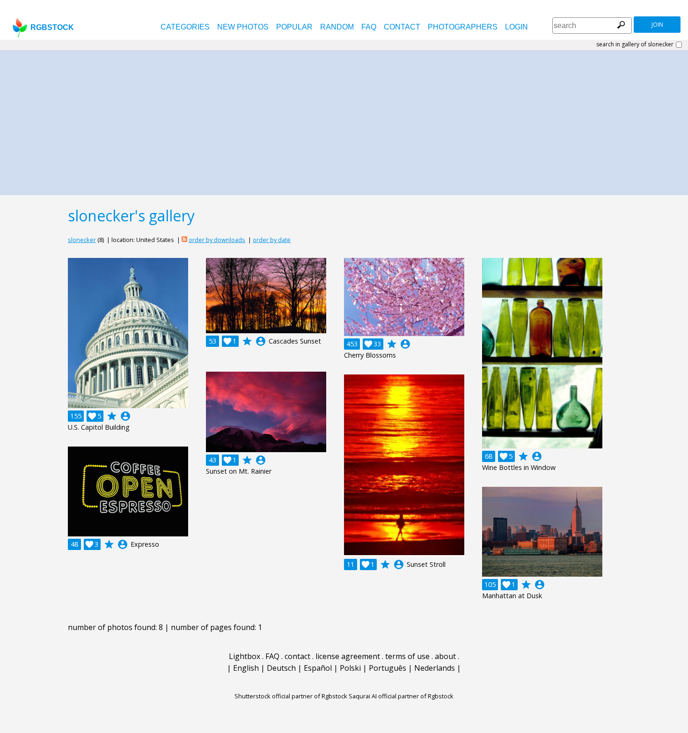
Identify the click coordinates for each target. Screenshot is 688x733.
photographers (463, 27)
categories (185, 27)
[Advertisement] (344, 120)
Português (387, 668)
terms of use (407, 656)
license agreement (347, 656)
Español (318, 668)
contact (402, 27)
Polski (350, 668)
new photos (243, 27)
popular (294, 27)
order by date (272, 239)
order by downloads (217, 239)
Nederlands (434, 668)
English (246, 668)
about (445, 656)
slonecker (82, 239)
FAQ (368, 27)
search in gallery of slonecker (634, 44)
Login (516, 27)
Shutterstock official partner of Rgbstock (290, 696)
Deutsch (281, 668)
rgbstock (52, 27)
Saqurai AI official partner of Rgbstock (401, 696)
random (337, 27)
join (657, 25)
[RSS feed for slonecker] (184, 239)
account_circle (125, 416)
